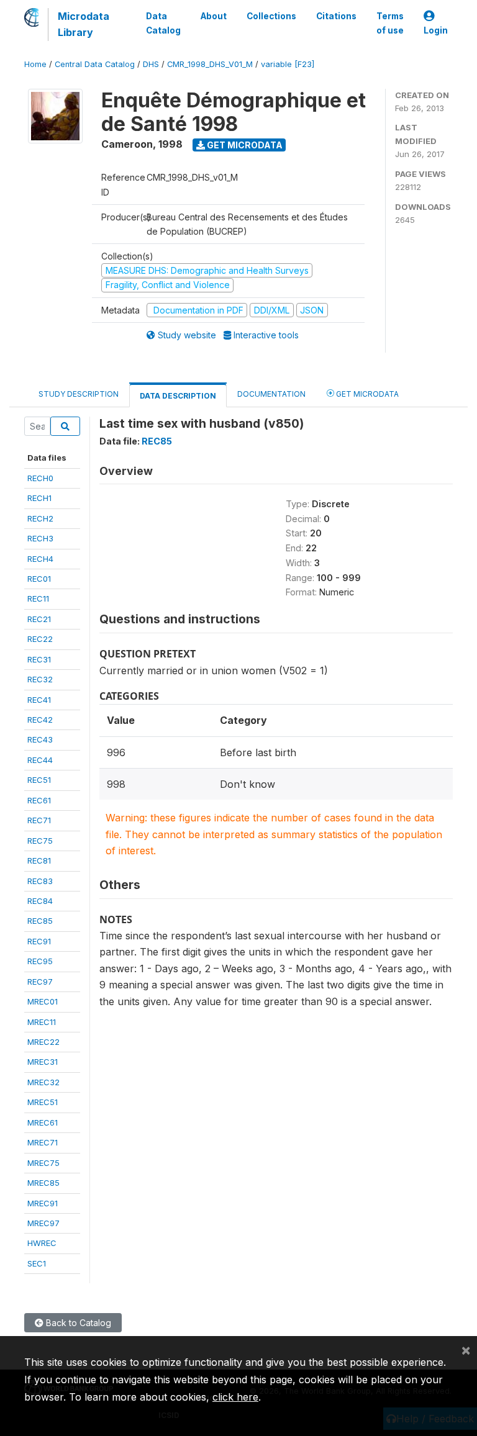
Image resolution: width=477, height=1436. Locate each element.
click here (235, 1397)
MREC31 (42, 1062)
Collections (271, 16)
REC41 (39, 700)
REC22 (40, 639)
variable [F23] (287, 64)
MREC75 (43, 1163)
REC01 (39, 579)
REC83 (40, 881)
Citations (336, 16)
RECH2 (40, 518)
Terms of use (390, 23)
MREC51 (42, 1102)
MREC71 (42, 1142)
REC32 (40, 679)
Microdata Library (83, 24)
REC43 (40, 739)
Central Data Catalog (95, 64)
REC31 (39, 659)
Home (35, 64)
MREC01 (42, 1001)
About (214, 16)
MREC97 (43, 1223)
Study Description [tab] (79, 394)
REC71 (39, 820)
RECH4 (40, 559)
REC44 (40, 760)
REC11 (38, 598)
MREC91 (42, 1203)
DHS (151, 64)
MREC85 (43, 1183)
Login (436, 30)
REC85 (40, 921)
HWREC (42, 1243)
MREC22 (43, 1042)
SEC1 (36, 1263)
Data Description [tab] (178, 395)
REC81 (39, 860)
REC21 (39, 619)
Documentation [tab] (271, 394)
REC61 (39, 800)
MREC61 (42, 1122)
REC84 (40, 901)
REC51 (39, 780)
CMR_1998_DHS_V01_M (210, 64)
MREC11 (41, 1022)
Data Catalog (163, 23)
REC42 (40, 720)
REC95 (40, 961)
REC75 (40, 841)
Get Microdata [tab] (366, 394)
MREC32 (43, 1082)
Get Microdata (244, 145)
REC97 (40, 982)
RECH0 (40, 478)
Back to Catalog (77, 1322)
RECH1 (39, 498)
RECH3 (40, 538)
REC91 (39, 941)
